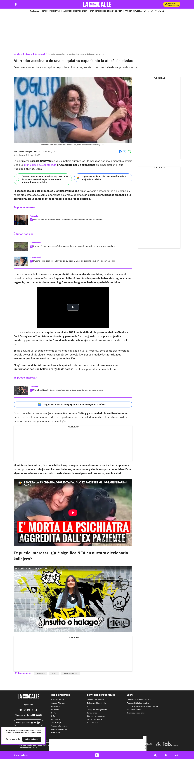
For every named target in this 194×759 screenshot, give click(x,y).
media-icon (97, 755)
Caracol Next (56, 732)
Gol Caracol (55, 706)
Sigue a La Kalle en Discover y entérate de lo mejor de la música (104, 178)
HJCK (53, 713)
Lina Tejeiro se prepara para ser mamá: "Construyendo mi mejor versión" (68, 219)
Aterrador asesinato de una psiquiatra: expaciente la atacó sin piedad (76, 54)
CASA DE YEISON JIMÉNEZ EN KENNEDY (106, 11)
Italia (54, 673)
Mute (155, 755)
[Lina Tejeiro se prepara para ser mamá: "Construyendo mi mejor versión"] (21, 220)
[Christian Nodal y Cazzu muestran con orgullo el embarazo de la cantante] (21, 390)
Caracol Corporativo (59, 729)
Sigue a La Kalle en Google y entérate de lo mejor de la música (75, 404)
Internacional (39, 54)
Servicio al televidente (95, 700)
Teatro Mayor (56, 723)
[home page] (97, 4)
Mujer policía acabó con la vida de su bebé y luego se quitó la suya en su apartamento (74, 260)
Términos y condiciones (136, 713)
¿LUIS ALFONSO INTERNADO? (75, 11)
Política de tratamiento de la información (142, 706)
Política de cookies (134, 710)
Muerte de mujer (70, 673)
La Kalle (17, 54)
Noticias (26, 54)
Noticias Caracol (57, 700)
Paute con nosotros (94, 719)
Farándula (34, 216)
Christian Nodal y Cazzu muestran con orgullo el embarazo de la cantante (68, 390)
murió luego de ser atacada (40, 165)
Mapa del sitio (92, 723)
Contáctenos (92, 713)
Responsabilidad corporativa (138, 703)
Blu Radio (55, 710)
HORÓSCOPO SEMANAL (51, 11)
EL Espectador (57, 719)
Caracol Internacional (59, 726)
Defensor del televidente (96, 703)
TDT (88, 706)
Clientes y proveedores (96, 716)
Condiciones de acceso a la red (139, 700)
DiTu (53, 716)
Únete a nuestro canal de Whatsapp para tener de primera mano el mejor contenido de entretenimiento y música (45, 179)
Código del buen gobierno (97, 710)
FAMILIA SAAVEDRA (133, 11)
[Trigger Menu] (16, 4)
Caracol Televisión (58, 703)
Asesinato (40, 673)
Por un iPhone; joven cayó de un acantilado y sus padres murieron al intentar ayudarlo (74, 246)
